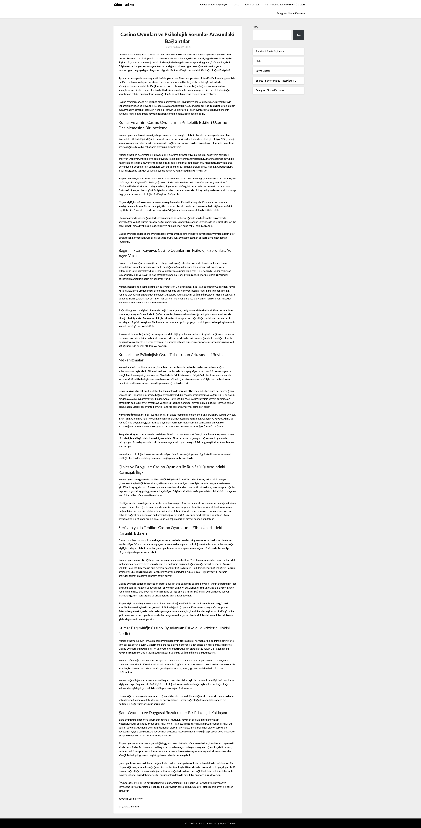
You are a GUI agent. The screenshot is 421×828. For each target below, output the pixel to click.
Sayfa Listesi (252, 4)
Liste (236, 4)
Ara (255, 26)
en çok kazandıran (129, 806)
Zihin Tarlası (123, 4)
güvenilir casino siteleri (131, 798)
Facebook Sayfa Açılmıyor (213, 4)
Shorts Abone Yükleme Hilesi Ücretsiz (284, 4)
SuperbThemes (228, 823)
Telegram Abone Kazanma (291, 13)
